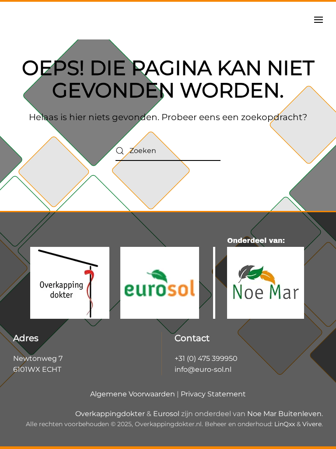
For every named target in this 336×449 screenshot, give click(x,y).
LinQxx (284, 424)
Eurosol (166, 414)
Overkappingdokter (110, 414)
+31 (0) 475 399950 (206, 358)
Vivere (312, 424)
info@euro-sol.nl (203, 369)
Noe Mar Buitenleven (284, 414)
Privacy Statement (213, 394)
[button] (318, 19)
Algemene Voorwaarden (132, 394)
